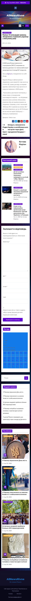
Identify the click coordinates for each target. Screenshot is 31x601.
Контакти (19, 594)
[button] (23, 25)
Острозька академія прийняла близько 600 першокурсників (13, 527)
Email (5, 287)
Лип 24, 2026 (17, 181)
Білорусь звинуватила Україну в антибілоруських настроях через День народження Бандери (18, 128)
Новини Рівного (18, 167)
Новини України (7, 32)
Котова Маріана (22, 144)
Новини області (18, 165)
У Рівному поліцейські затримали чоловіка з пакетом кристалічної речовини (13, 411)
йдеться (9, 74)
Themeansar (15, 591)
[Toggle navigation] (20, 25)
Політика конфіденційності (14, 597)
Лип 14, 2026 (17, 197)
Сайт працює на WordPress (11, 589)
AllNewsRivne (15, 15)
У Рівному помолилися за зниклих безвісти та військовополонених (15, 493)
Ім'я (4, 276)
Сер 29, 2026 (8, 564)
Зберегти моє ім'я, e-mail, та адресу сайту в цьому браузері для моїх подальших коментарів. (14, 312)
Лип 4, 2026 (17, 217)
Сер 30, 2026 (8, 463)
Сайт (4, 297)
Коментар (6, 242)
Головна (11, 594)
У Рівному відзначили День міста (13, 392)
